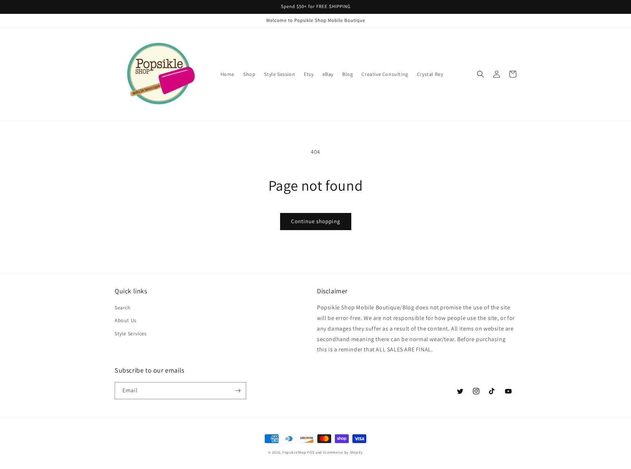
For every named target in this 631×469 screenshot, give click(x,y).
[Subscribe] (238, 390)
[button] (481, 74)
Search (123, 307)
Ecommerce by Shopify (343, 452)
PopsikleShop (294, 452)
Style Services (130, 333)
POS (310, 452)
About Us (126, 320)
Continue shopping (315, 221)
